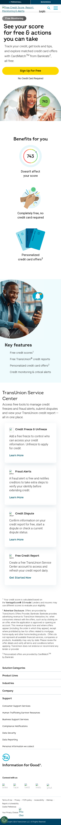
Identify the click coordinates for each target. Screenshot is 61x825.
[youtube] (49, 788)
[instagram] (38, 787)
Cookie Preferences (9, 807)
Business (46, 2)
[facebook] (16, 787)
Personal (16, 2)
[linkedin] (5, 787)
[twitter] (27, 787)
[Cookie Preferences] (4, 820)
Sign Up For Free (30, 70)
